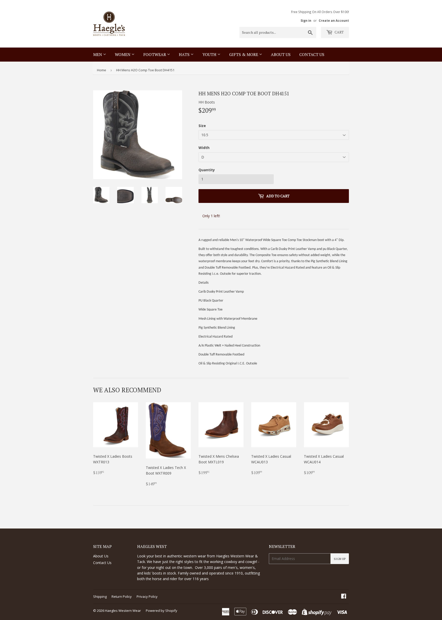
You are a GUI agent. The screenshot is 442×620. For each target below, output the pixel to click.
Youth (209, 54)
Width (203, 147)
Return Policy (122, 596)
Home (101, 70)
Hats (185, 54)
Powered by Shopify (161, 610)
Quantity (206, 169)
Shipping (100, 596)
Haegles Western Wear (123, 610)
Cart (339, 32)
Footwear (155, 54)
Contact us (311, 54)
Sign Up (340, 559)
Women (123, 54)
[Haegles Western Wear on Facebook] (343, 596)
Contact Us (102, 562)
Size (202, 125)
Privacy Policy (147, 596)
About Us (281, 54)
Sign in (306, 20)
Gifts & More (244, 54)
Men (98, 54)
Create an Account (334, 20)
